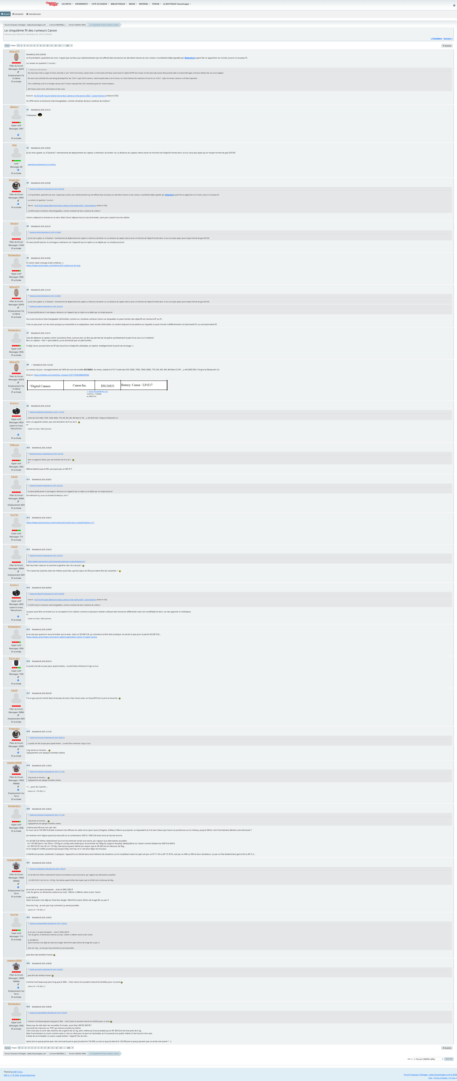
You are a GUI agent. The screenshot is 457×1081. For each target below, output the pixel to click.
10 (47, 45)
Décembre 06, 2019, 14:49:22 (42, 917)
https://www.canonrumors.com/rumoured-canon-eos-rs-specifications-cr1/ (60, 522)
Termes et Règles (440, 1078)
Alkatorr (14, 106)
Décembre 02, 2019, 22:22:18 (40, 226)
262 (67, 45)
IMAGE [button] (132, 4)
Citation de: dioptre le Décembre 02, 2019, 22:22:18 (46, 306)
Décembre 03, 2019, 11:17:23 (40, 290)
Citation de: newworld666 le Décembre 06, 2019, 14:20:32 (48, 923)
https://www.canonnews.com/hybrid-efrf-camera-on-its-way (53, 265)
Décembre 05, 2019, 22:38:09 (42, 629)
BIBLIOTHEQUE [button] (118, 4)
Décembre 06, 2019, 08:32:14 (42, 661)
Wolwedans (14, 255)
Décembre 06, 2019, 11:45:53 (42, 765)
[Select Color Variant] (454, 5)
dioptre (14, 223)
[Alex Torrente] (18, 135)
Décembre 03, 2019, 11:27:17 (40, 333)
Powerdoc (14, 180)
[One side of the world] (18, 790)
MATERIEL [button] (144, 4)
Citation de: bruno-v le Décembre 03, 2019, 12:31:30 (46, 454)
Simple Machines (27, 1075)
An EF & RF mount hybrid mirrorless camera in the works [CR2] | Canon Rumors (70, 95)
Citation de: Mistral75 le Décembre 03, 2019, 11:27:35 (47, 412)
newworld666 (14, 762)
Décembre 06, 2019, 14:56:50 (42, 963)
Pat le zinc (14, 658)
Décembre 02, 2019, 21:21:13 (40, 110)
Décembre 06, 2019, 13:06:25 (42, 809)
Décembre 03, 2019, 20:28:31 (42, 479)
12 (55, 45)
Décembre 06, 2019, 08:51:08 (42, 693)
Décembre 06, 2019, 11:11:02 (42, 731)
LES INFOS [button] (67, 4)
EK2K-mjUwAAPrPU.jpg (98, 391)
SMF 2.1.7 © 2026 (11, 1075)
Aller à (409, 1059)
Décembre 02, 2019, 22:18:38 (40, 183)
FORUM (156, 4)
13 (59, 45)
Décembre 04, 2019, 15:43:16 (42, 549)
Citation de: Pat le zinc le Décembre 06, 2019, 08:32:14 (47, 738)
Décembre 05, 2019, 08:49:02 (42, 587)
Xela (14, 145)
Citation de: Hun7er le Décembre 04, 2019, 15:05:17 (46, 556)
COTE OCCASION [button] (99, 4)
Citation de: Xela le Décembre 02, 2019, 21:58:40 (45, 232)
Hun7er (14, 514)
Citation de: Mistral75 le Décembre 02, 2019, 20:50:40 (47, 189)
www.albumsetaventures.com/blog (42, 164)
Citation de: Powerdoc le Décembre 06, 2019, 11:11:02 (47, 772)
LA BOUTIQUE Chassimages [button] (176, 4)
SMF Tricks (18, 1072)
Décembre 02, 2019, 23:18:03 (40, 258)
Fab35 (14, 476)
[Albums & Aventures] (18, 170)
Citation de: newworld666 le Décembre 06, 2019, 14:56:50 (48, 1013)
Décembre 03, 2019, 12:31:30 (40, 406)
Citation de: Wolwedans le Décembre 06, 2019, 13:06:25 (47, 869)
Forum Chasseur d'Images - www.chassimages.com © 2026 (430, 1074)
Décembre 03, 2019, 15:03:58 (42, 447)
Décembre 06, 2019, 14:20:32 (42, 863)
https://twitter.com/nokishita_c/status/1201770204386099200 (61, 375)
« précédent (436, 38)
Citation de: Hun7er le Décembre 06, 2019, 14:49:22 (46, 969)
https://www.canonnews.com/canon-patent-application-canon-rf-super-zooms (61, 637)
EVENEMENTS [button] (81, 4)
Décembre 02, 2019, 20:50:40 (36, 54)
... (63, 45)
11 (51, 45)
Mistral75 (14, 51)
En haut (7, 1048)
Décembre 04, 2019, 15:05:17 (42, 517)
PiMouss (14, 444)
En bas (7, 45)
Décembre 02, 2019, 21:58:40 (40, 148)
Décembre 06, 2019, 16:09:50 (42, 1007)
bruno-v (14, 403)
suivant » (448, 38)
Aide (430, 1078)
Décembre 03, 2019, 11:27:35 (43, 365)
